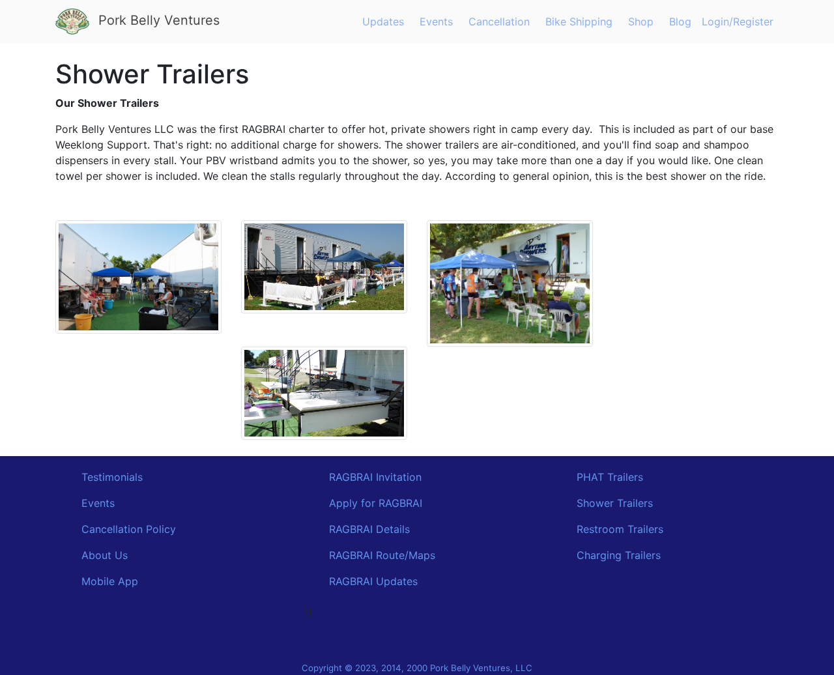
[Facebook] (386, 640)
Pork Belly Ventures (157, 20)
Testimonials (112, 476)
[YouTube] (401, 640)
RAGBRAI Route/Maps (382, 555)
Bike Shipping (578, 21)
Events (436, 21)
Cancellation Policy (128, 529)
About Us (104, 555)
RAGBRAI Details (369, 529)
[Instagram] (417, 640)
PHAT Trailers (610, 476)
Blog (680, 21)
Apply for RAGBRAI (375, 503)
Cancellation (499, 21)
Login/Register (737, 21)
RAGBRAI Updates (373, 581)
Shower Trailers (615, 503)
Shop (641, 21)
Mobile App (109, 581)
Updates (383, 21)
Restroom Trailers (620, 529)
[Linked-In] (448, 640)
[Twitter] (432, 640)
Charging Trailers (619, 555)
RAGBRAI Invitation (375, 476)
